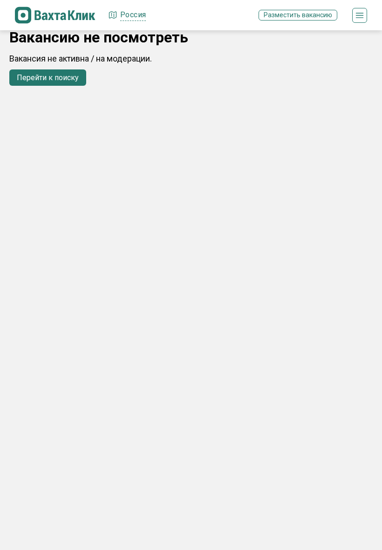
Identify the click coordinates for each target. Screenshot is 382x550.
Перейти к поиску (48, 77)
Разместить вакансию (298, 15)
